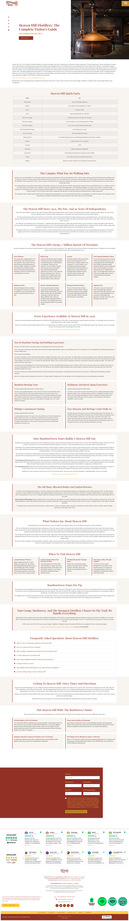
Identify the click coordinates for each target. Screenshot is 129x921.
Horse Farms (61, 912)
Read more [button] (27, 845)
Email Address (87, 782)
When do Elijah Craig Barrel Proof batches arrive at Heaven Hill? (36, 651)
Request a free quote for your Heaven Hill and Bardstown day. (57, 627)
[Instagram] (64, 905)
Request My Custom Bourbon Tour (76, 811)
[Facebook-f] (57, 905)
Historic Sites (71, 912)
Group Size (68, 790)
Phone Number (69, 782)
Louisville (64, 883)
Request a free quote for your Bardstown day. (64, 474)
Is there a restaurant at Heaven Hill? (28, 655)
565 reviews (14, 840)
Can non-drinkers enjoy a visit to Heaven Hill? (31, 672)
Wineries (80, 912)
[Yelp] (68, 905)
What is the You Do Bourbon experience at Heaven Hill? (34, 643)
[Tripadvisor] (71, 905)
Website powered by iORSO (64, 916)
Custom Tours (42, 912)
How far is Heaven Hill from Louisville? (28, 647)
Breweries (89, 912)
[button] (64, 643)
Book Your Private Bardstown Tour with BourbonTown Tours (28, 78)
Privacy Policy (89, 807)
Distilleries (52, 912)
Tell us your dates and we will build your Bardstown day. (64, 329)
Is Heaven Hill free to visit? (25, 664)
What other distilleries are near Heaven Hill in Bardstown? (34, 659)
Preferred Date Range (89, 790)
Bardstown (70, 883)
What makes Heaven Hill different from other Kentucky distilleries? (37, 668)
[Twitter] (60, 905)
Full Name (68, 774)
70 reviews (14, 860)
